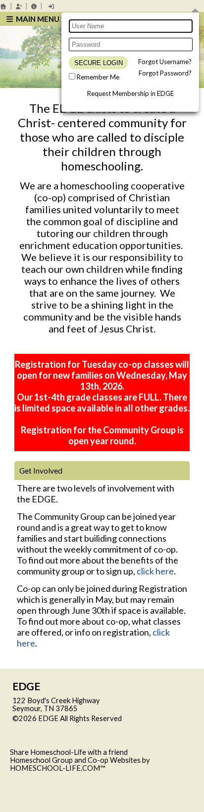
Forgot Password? (165, 73)
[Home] (3, 6)
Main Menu (36, 18)
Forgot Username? (165, 62)
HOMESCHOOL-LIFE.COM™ (57, 768)
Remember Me (98, 77)
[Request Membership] (18, 6)
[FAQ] (34, 6)
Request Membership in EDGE (130, 93)
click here (155, 571)
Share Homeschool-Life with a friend (69, 752)
